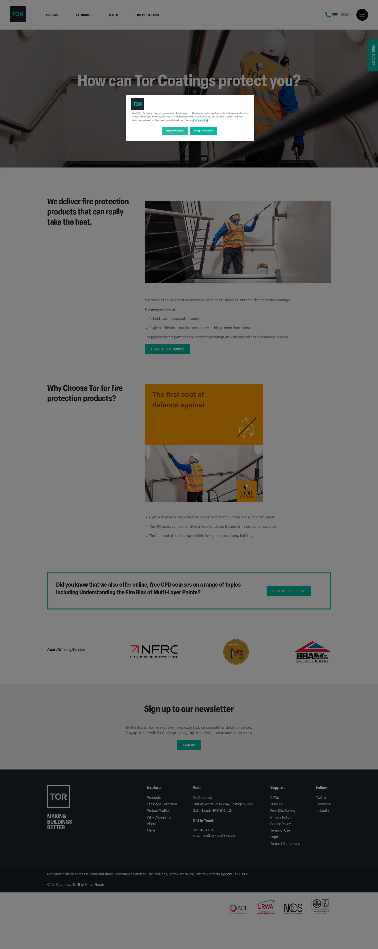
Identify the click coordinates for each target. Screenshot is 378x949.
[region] (190, 118)
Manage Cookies (175, 131)
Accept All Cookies (204, 131)
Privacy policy (200, 120)
